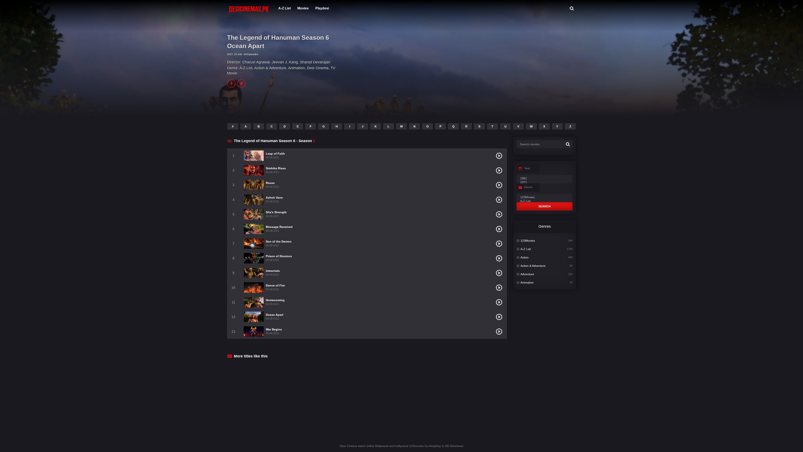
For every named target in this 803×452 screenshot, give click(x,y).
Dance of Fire (275, 285)
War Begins (274, 329)
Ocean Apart (274, 314)
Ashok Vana (274, 197)
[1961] (544, 178)
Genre (528, 187)
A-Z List (284, 8)
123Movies (527, 240)
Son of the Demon (279, 241)
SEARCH (544, 206)
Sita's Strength (276, 212)
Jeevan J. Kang (285, 62)
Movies (303, 8)
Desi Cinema (318, 68)
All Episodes (251, 54)
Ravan (270, 183)
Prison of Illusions (279, 256)
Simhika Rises (276, 168)
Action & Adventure (270, 68)
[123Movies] (544, 197)
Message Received (279, 227)
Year (527, 168)
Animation (296, 68)
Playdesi (322, 8)
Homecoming (275, 300)
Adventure (527, 274)
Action (524, 257)
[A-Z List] (544, 201)
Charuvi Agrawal (256, 62)
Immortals (273, 270)
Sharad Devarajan (315, 62)
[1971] (544, 182)
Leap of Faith (275, 153)
